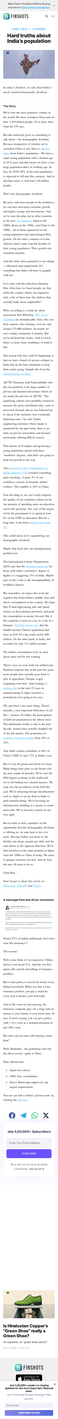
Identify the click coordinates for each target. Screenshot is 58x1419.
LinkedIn (22, 886)
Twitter (37, 886)
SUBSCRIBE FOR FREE (29, 1413)
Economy (39, 29)
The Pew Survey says (26, 625)
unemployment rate (37, 566)
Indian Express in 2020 (16, 374)
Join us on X (36, 1168)
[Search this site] (46, 16)
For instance (24, 220)
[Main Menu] (52, 16)
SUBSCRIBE (29, 1153)
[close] (54, 5)
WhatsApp (9, 886)
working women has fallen (18, 738)
